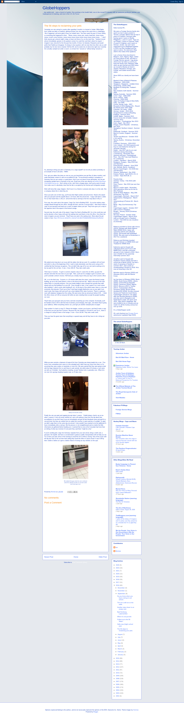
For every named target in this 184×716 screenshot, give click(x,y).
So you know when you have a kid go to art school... (125, 598)
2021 (118, 571)
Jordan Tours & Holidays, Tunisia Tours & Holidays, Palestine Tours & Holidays (125, 374)
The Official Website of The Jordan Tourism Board (126, 387)
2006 (118, 684)
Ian (117, 547)
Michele (118, 551)
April (119, 646)
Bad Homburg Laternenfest (122, 613)
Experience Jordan (122, 365)
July (119, 637)
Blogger (95, 712)
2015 (118, 658)
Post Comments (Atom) (80, 562)
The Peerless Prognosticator (126, 448)
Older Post (103, 557)
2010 (118, 673)
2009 (118, 675)
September (122, 593)
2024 (118, 568)
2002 (118, 696)
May (119, 643)
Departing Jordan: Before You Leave (127, 367)
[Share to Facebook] (74, 492)
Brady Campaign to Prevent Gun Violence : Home (126, 465)
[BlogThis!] (70, 492)
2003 (118, 693)
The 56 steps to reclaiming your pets (124, 630)
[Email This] (68, 492)
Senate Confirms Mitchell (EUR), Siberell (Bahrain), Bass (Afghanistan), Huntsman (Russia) (126, 481)
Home (76, 557)
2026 (118, 565)
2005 (118, 687)
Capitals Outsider (122, 425)
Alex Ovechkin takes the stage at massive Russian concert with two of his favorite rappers (126, 440)
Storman (135, 710)
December (121, 588)
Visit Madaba (120, 397)
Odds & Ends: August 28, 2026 (125, 509)
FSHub (118, 413)
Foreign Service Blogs (124, 409)
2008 (118, 678)
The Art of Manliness (123, 508)
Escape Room (133, 313)
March (120, 649)
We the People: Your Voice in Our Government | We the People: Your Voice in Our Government (126, 533)
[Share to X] (72, 492)
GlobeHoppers (56, 8)
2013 (118, 664)
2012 (118, 667)
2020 (118, 574)
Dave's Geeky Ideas (123, 470)
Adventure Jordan (122, 353)
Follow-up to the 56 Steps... (123, 620)
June (119, 640)
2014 (118, 661)
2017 (118, 582)
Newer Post (48, 557)
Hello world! (119, 471)
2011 (117, 670)
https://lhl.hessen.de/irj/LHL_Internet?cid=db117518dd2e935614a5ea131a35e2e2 (78, 218)
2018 (118, 579)
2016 (118, 585)
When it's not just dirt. (124, 616)
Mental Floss (120, 489)
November (121, 591)
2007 (118, 681)
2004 (118, 690)
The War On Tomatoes (123, 502)
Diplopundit (120, 477)
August (120, 634)
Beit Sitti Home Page (123, 361)
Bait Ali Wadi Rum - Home (125, 357)
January (121, 654)
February (121, 651)
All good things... (121, 450)
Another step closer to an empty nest (125, 608)
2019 (118, 576)
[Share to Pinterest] (76, 492)
